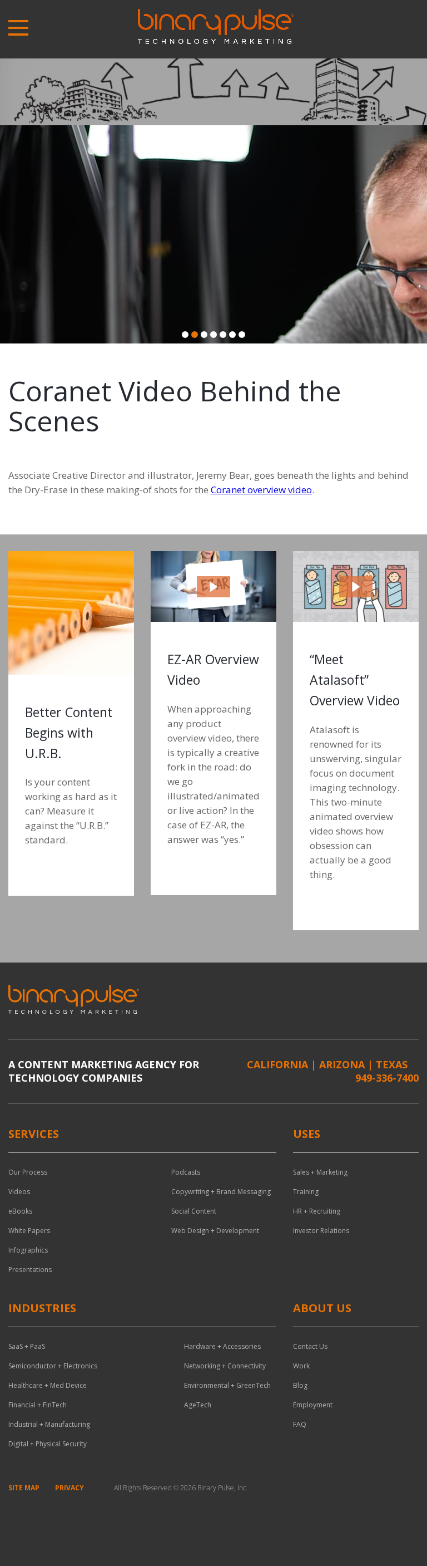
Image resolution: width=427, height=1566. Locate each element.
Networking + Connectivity (225, 1366)
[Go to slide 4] (213, 334)
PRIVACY (69, 1488)
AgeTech (197, 1405)
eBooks (20, 1211)
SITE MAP (23, 1488)
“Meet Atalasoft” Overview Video (355, 679)
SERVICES (33, 1133)
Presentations (30, 1269)
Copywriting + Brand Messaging (221, 1191)
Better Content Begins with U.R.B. (68, 732)
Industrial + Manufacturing (49, 1424)
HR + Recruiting (316, 1211)
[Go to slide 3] (204, 334)
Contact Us (310, 1346)
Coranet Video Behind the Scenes (174, 406)
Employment (312, 1405)
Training (306, 1191)
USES (306, 1133)
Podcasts (185, 1172)
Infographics (28, 1250)
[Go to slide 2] (194, 334)
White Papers (29, 1230)
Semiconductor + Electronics (52, 1366)
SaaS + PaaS (26, 1346)
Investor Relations (321, 1230)
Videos (19, 1191)
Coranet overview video (261, 489)
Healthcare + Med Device (47, 1385)
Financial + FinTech (37, 1405)
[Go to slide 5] (223, 334)
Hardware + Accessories (222, 1346)
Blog (300, 1385)
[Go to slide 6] (232, 334)
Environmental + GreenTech (227, 1385)
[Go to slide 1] (185, 334)
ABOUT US (322, 1307)
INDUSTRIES (42, 1307)
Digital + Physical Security (47, 1444)
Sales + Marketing (320, 1172)
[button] (213, 586)
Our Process (27, 1172)
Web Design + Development (215, 1230)
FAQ (299, 1424)
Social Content (193, 1211)
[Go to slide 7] (242, 334)
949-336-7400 (387, 1077)
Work (301, 1366)
